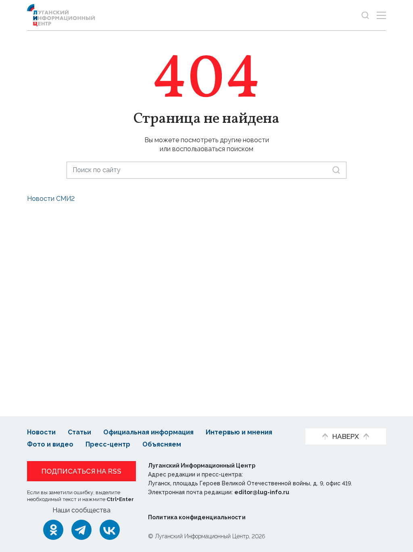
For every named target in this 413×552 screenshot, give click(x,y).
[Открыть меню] (381, 15)
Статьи (79, 432)
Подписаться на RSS (81, 471)
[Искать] (336, 170)
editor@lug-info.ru (261, 492)
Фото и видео (50, 444)
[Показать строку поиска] (365, 15)
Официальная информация (148, 432)
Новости (41, 432)
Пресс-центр (108, 444)
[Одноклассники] (53, 530)
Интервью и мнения (239, 432)
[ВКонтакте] (110, 530)
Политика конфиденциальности (197, 517)
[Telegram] (81, 530)
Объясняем (161, 444)
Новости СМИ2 (51, 198)
